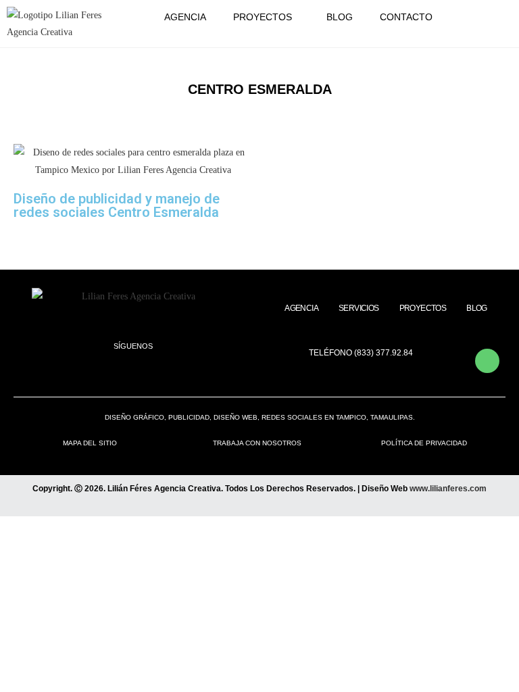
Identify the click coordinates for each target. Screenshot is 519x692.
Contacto (406, 16)
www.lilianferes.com (448, 488)
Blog (339, 16)
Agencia (185, 16)
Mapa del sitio (90, 443)
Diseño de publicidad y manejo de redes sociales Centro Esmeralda (117, 205)
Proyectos (262, 16)
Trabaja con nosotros (257, 443)
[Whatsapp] (487, 361)
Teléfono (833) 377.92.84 (361, 352)
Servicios (359, 308)
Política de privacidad (424, 443)
